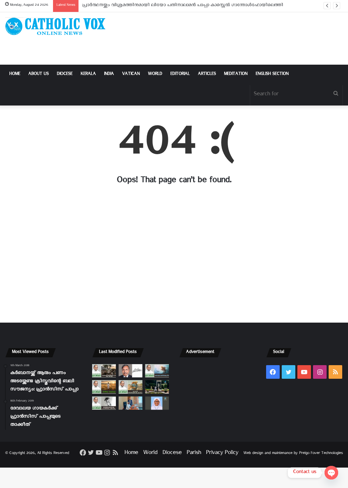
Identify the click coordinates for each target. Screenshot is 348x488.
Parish (194, 454)
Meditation (235, 74)
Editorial (180, 74)
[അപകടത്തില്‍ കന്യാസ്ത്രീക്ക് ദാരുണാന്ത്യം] (157, 403)
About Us (38, 74)
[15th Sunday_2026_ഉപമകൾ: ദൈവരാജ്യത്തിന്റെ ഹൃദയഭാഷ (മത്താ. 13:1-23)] (130, 386)
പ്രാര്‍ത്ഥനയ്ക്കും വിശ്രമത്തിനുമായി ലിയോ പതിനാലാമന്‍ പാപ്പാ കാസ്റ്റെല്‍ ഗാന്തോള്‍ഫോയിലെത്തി (182, 6)
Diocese (64, 74)
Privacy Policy (222, 454)
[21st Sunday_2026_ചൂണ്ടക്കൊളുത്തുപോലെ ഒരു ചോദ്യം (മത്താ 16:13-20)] (104, 370)
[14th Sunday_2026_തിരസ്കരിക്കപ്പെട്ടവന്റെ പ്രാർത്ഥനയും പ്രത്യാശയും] (104, 403)
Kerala (88, 74)
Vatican (131, 74)
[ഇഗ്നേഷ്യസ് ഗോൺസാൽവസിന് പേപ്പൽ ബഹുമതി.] (130, 370)
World (155, 74)
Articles (207, 74)
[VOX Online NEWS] (58, 26)
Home (14, 74)
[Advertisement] (232, 38)
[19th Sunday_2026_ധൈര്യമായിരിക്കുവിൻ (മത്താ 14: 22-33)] (157, 370)
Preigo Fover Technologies (321, 454)
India (109, 74)
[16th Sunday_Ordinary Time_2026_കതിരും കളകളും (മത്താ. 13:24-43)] (104, 386)
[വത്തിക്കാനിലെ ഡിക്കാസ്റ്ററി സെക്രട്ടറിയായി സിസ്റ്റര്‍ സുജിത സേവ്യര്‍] (130, 403)
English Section (272, 74)
